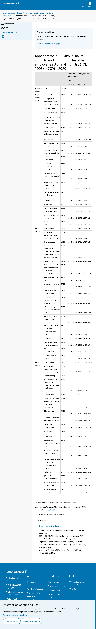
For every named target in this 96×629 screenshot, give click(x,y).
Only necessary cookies (31, 621)
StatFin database (54, 582)
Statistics (11, 13)
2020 (36, 13)
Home (4, 13)
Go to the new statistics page (48, 43)
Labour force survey (25, 13)
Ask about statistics (35, 589)
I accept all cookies (11, 621)
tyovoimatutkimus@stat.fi (45, 510)
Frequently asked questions (33, 594)
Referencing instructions (49, 526)
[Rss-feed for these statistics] (3, 37)
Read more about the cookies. (15, 615)
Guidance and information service (34, 583)
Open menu (9, 23)
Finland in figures (54, 590)
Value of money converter (54, 595)
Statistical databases (56, 586)
